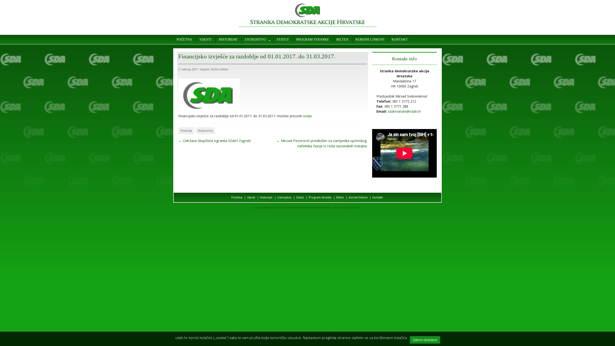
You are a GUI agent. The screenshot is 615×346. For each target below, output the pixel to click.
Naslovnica (205, 131)
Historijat (228, 39)
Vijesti (205, 39)
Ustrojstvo (255, 39)
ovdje (307, 116)
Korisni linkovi (370, 39)
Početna (184, 39)
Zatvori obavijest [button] (425, 340)
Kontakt (400, 39)
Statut (283, 39)
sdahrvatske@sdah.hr (404, 111)
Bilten (342, 39)
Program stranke (312, 39)
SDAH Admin (219, 69)
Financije (186, 131)
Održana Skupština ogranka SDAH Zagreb (214, 140)
